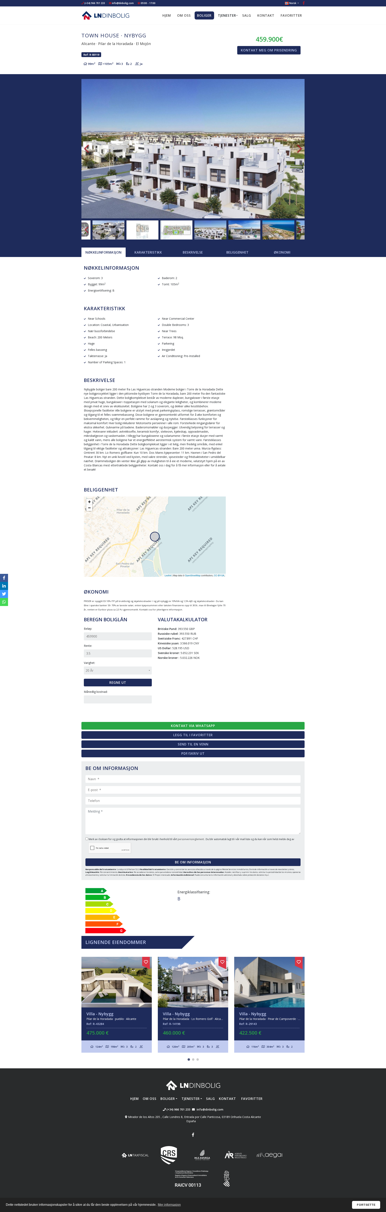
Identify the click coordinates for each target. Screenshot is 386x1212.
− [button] (89, 507)
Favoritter (291, 15)
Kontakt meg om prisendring (269, 50)
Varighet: (89, 663)
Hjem (166, 15)
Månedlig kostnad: (96, 692)
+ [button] (89, 501)
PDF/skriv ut (193, 753)
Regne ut (117, 682)
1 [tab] (189, 1059)
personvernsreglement (191, 839)
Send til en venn (193, 744)
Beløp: (88, 629)
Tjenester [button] (227, 15)
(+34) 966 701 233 (94, 3)
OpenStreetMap (192, 575)
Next (300, 148)
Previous (86, 148)
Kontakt (265, 15)
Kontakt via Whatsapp (193, 726)
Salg (246, 15)
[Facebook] (304, 3)
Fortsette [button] (366, 1204)
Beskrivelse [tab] (193, 252)
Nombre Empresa (105, 15)
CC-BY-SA (219, 575)
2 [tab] (193, 1059)
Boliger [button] (204, 15)
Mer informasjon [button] (169, 1204)
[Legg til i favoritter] (146, 961)
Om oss (184, 15)
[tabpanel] (116, 1005)
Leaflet (168, 575)
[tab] (103, 252)
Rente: (88, 646)
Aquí (267, 875)
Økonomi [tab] (282, 252)
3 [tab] (197, 1059)
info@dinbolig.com (123, 3)
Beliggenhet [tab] (237, 252)
